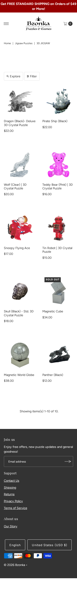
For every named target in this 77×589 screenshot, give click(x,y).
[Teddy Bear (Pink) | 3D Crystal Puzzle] (58, 164)
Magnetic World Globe (19, 375)
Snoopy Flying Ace (17, 248)
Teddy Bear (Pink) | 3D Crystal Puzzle (57, 186)
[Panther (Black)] (58, 355)
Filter (33, 76)
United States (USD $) (49, 545)
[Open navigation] (6, 23)
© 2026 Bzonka (14, 565)
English (15, 545)
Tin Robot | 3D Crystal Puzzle (57, 250)
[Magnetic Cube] (58, 291)
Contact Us (11, 481)
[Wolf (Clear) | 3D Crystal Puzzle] (20, 164)
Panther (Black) (52, 375)
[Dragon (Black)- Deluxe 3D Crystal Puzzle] (20, 101)
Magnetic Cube (52, 311)
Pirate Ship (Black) (54, 121)
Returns (9, 494)
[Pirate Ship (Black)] (58, 101)
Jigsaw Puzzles (24, 43)
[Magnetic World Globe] (20, 355)
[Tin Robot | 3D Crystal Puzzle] (58, 228)
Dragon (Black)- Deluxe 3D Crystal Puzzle (20, 123)
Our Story (10, 526)
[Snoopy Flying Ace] (20, 228)
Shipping (10, 487)
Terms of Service (15, 508)
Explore (15, 76)
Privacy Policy (13, 501)
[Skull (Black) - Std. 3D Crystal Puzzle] (20, 291)
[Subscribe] (67, 461)
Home (7, 43)
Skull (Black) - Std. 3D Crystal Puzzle (19, 313)
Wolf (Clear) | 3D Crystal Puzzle (15, 186)
